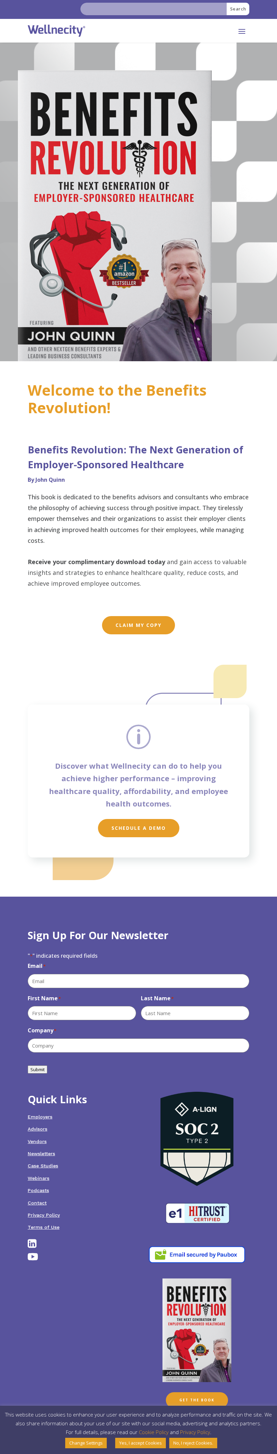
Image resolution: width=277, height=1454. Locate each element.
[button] (241, 31)
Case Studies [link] (43, 1165)
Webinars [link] (38, 1178)
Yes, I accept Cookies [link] (140, 1443)
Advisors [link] (37, 1129)
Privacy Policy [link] (44, 1215)
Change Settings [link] (86, 1443)
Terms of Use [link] (43, 1227)
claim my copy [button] (138, 625)
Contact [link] (37, 1203)
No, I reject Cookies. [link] (193, 1443)
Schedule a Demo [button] (138, 828)
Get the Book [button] (197, 1400)
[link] (56, 31)
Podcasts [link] (38, 1190)
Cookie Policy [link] (154, 1432)
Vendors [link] (37, 1141)
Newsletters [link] (41, 1153)
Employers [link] (40, 1116)
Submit (37, 1069)
